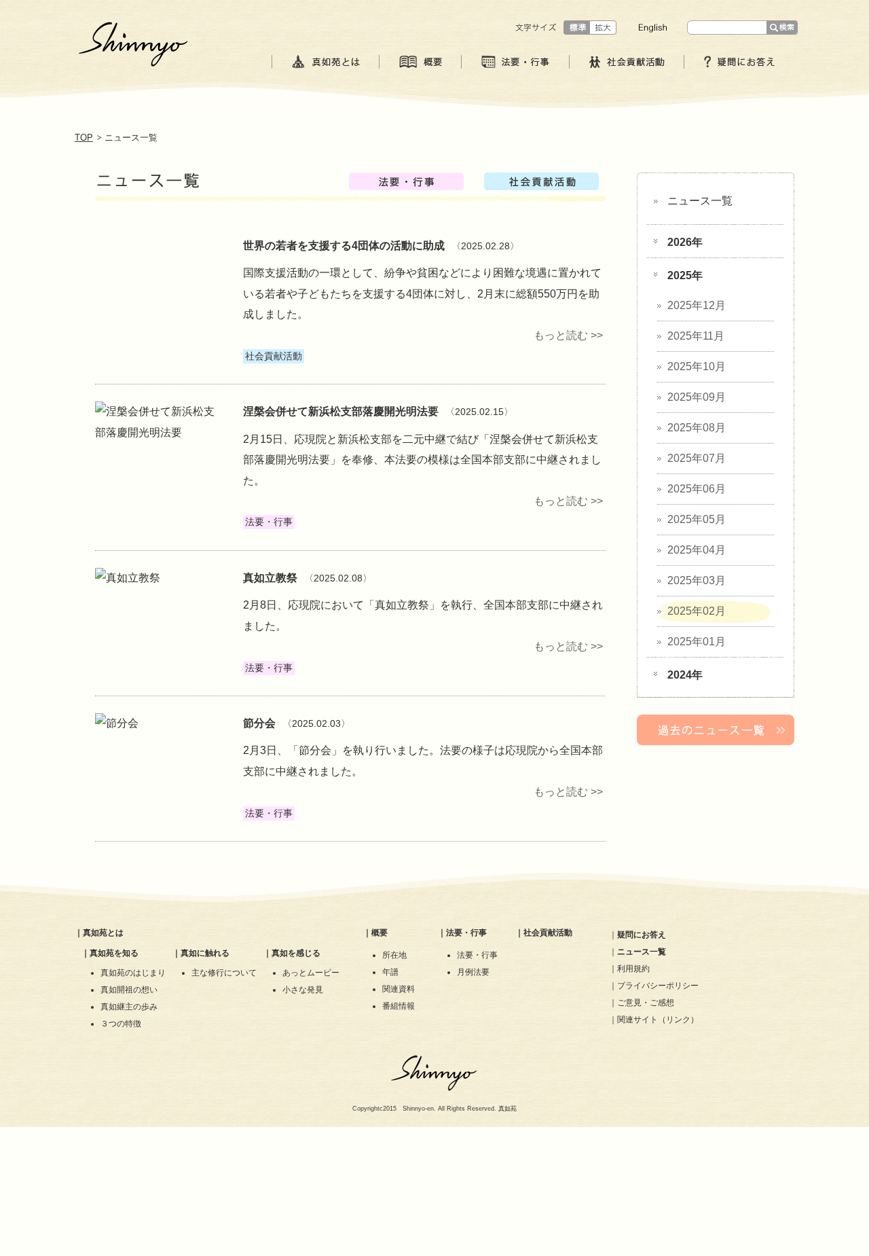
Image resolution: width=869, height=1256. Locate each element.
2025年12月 (696, 305)
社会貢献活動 (547, 932)
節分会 (259, 723)
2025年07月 (696, 458)
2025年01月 (696, 641)
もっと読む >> (568, 335)
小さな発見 (302, 989)
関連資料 (398, 989)
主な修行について (224, 972)
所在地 (394, 955)
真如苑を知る (114, 953)
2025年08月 (696, 427)
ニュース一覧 (700, 201)
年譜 (390, 972)
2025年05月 (696, 519)
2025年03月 (696, 580)
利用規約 (633, 968)
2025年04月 (696, 550)
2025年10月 (696, 366)
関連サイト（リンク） (658, 1019)
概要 (379, 932)
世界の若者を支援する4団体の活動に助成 (344, 245)
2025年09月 (696, 397)
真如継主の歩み (129, 1006)
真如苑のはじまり (133, 972)
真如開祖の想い (129, 989)
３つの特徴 (120, 1023)
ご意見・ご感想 (645, 1002)
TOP (84, 137)
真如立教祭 (270, 578)
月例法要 (473, 972)
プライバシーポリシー (658, 985)
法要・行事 (466, 932)
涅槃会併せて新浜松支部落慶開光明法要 (341, 411)
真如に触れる (205, 953)
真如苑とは (103, 932)
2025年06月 (696, 489)
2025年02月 (696, 611)
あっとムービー (310, 972)
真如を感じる (296, 953)
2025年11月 (695, 336)
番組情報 (398, 1006)
